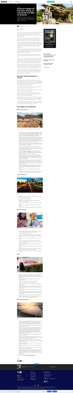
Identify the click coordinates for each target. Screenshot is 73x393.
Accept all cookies (55, 391)
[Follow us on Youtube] (46, 381)
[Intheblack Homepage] (4, 2)
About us (19, 375)
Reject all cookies (49, 391)
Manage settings (44, 391)
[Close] (72, 391)
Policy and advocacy (33, 376)
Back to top (35, 364)
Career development (33, 373)
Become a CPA (32, 371)
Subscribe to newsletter (51, 1)
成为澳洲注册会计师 (33, 379)
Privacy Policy (18, 391)
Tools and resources (33, 374)
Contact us (19, 377)
